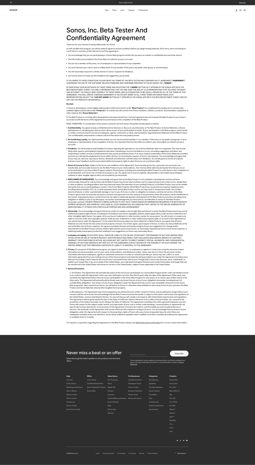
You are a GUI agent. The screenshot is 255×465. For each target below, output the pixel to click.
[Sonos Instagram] (180, 440)
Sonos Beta (91, 391)
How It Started (113, 402)
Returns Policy (71, 395)
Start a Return (71, 391)
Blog (109, 406)
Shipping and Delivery (74, 387)
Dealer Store (133, 395)
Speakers (152, 383)
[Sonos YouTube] (187, 440)
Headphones (153, 380)
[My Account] (236, 10)
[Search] (240, 10)
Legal (97, 453)
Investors (111, 395)
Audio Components (156, 406)
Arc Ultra (173, 387)
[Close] (10, 2)
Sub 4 (172, 417)
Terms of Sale (71, 406)
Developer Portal (134, 383)
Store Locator (71, 398)
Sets (150, 398)
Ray (171, 395)
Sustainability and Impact (117, 398)
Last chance (91, 380)
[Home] (13, 10)
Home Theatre (154, 391)
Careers (111, 391)
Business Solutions (135, 391)
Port (171, 431)
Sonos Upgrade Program (96, 387)
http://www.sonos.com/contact (148, 322)
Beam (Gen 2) (174, 391)
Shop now (242, 2)
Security (141, 453)
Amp (171, 428)
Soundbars (153, 395)
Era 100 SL (173, 402)
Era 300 (172, 406)
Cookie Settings (152, 453)
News (110, 383)
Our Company (113, 380)
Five (171, 424)
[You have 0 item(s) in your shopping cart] (245, 10)
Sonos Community (73, 409)
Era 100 (172, 398)
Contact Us (70, 402)
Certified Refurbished (95, 383)
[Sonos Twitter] (183, 440)
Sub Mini (173, 420)
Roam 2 (172, 409)
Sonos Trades (133, 387)
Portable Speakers (156, 387)
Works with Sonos (134, 398)
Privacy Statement (108, 453)
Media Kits (112, 387)
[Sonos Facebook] (177, 440)
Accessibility (121, 453)
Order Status (71, 383)
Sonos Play (174, 380)
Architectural (154, 402)
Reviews (111, 413)
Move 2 (172, 413)
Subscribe (179, 353)
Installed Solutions (135, 380)
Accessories (153, 409)
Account (69, 380)
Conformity (132, 453)
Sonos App (112, 409)
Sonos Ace (174, 383)
